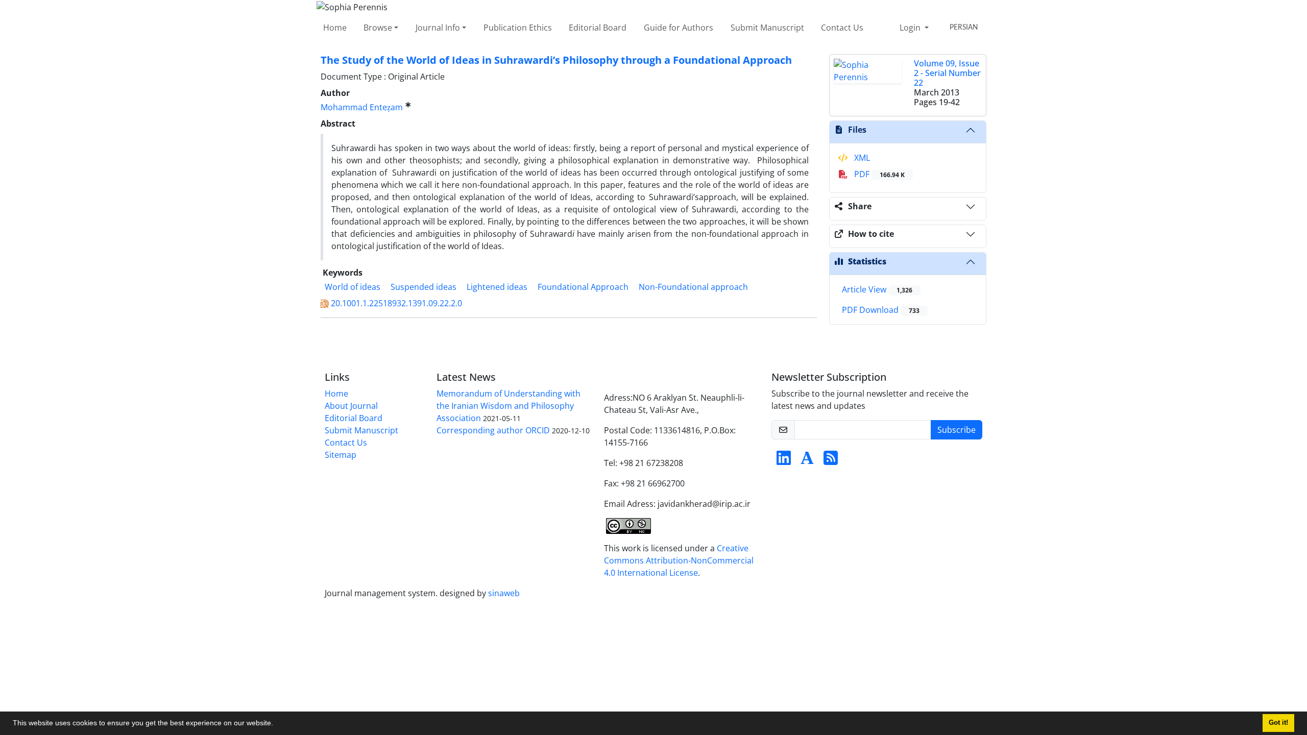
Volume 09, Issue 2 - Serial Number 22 (947, 73)
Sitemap (340, 454)
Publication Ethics (517, 27)
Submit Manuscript (767, 27)
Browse (378, 27)
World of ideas (352, 286)
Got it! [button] (1278, 722)
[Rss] (830, 461)
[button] (276, 724)
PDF (878, 174)
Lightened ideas (497, 286)
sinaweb (504, 593)
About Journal (351, 405)
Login (911, 27)
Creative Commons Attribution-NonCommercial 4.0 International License (679, 560)
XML (861, 157)
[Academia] (807, 461)
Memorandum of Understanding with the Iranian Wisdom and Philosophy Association (508, 406)
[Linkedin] (783, 461)
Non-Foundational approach (693, 286)
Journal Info (438, 27)
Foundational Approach (583, 286)
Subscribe (956, 429)
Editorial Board (597, 27)
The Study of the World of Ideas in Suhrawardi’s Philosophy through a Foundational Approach (556, 60)
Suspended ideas (423, 286)
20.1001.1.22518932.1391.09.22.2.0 (396, 303)
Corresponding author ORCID (493, 430)
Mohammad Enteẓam (362, 107)
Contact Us (842, 27)
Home (335, 27)
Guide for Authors (678, 27)
